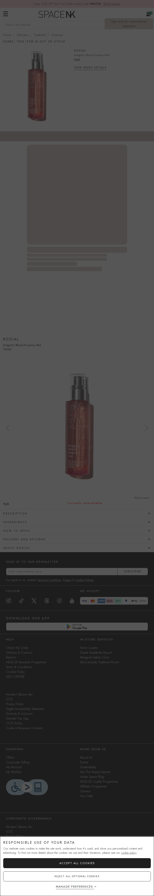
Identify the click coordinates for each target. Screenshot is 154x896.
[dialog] (77, 866)
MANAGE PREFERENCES (74, 887)
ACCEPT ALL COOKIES (77, 863)
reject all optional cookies (77, 876)
